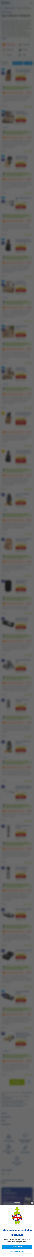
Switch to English (17, 1246)
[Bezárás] (32, 1202)
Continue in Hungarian (17, 1251)
